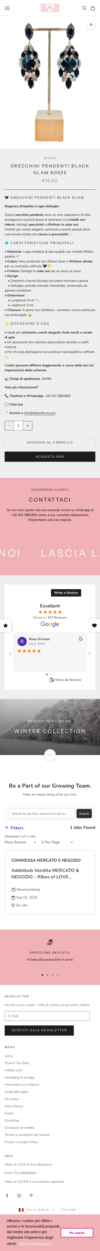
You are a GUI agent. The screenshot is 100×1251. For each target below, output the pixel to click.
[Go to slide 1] (47, 674)
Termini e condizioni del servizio (27, 1135)
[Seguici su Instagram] (19, 1195)
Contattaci (12, 1120)
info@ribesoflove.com (40, 413)
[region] (50, 953)
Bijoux (50, 158)
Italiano (69, 1209)
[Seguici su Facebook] (7, 1195)
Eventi (9, 1113)
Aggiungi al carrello (50, 442)
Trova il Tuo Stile (17, 1063)
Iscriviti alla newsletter (39, 1030)
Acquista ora (50, 457)
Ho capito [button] (77, 1233)
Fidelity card (13, 1070)
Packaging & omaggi (19, 1077)
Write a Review (66, 593)
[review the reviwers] (81, 639)
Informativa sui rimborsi (22, 1084)
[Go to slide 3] (53, 674)
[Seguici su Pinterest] (31, 1195)
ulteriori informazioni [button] (35, 1244)
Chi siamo (12, 1099)
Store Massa (14, 1106)
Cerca (9, 1056)
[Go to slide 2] (50, 674)
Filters (17, 828)
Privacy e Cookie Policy (21, 1142)
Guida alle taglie (16, 1092)
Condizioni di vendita (19, 1127)
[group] (50, 727)
